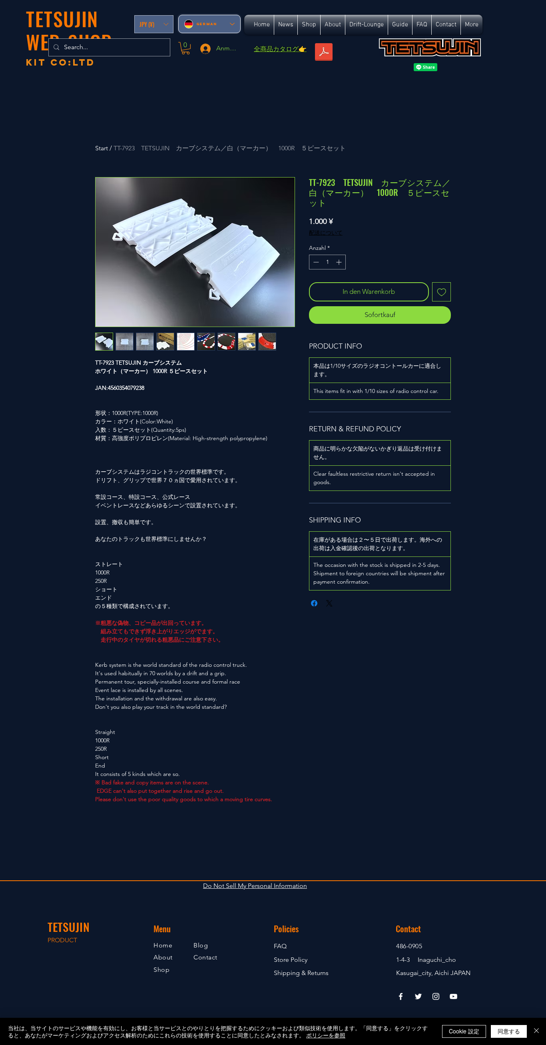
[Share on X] (329, 603)
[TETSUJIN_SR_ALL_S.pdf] (324, 52)
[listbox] (153, 24)
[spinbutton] (327, 262)
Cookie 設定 (464, 1031)
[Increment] (340, 262)
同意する (509, 1031)
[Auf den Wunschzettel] (441, 291)
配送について (326, 232)
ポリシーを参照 (325, 1035)
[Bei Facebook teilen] (314, 603)
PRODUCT (62, 940)
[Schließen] (536, 1031)
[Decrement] (315, 262)
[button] (153, 24)
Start (101, 148)
